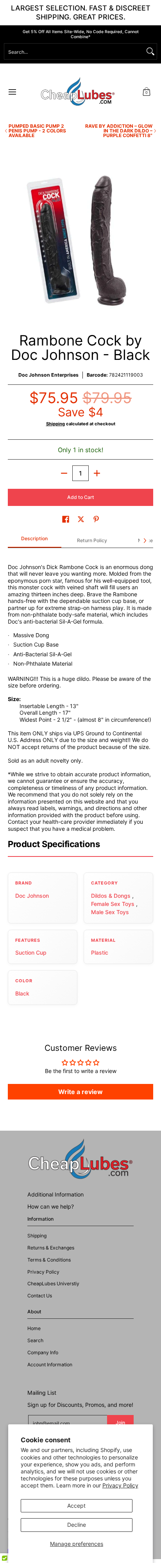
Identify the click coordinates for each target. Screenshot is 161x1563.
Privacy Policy (120, 1485)
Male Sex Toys (110, 912)
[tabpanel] (80, 690)
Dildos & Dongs (111, 895)
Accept (76, 1505)
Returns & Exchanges (50, 1248)
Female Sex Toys (112, 903)
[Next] (144, 540)
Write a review (80, 1092)
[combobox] (74, 51)
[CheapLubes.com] (78, 91)
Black (22, 993)
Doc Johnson (32, 895)
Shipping (55, 423)
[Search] (150, 51)
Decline (76, 1524)
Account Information (49, 1364)
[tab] (34, 541)
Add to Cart (80, 497)
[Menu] (12, 91)
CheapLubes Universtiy (53, 1283)
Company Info (42, 1352)
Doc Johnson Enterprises (48, 375)
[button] (146, 91)
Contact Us (39, 1296)
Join (120, 1423)
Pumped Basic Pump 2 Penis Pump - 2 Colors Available (37, 131)
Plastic (99, 952)
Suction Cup (31, 952)
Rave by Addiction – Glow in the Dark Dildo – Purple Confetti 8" (118, 131)
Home (34, 1328)
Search (35, 1340)
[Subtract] (64, 473)
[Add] (97, 473)
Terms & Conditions (49, 1260)
